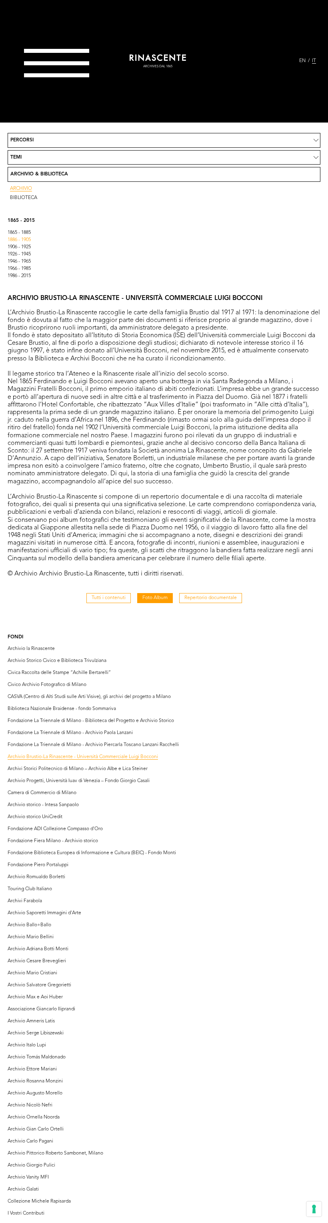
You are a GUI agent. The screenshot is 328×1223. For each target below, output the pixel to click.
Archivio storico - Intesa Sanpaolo (43, 805)
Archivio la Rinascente (31, 648)
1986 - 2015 (19, 276)
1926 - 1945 (19, 254)
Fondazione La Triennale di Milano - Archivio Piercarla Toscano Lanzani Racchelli (93, 744)
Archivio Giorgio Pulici (31, 1165)
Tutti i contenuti (109, 597)
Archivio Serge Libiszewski (36, 1033)
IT (314, 60)
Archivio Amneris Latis (31, 1021)
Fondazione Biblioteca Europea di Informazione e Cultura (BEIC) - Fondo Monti (92, 853)
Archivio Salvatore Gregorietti (39, 985)
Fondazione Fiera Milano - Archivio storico (53, 841)
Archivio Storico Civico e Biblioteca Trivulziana (57, 660)
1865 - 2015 (21, 220)
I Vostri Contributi (26, 1213)
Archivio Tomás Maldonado (37, 1057)
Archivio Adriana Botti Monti (38, 949)
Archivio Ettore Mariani (32, 1069)
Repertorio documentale (210, 597)
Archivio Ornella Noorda (34, 1117)
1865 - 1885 (19, 232)
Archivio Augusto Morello (35, 1093)
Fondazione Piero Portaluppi (38, 865)
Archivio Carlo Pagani (30, 1141)
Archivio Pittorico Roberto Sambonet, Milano (55, 1153)
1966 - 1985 (19, 268)
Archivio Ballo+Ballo (29, 925)
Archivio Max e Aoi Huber (35, 997)
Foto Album (155, 597)
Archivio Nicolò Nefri (30, 1105)
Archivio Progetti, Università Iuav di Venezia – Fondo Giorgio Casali (79, 780)
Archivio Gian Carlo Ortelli (36, 1129)
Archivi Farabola (25, 901)
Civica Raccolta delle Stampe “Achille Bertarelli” (59, 672)
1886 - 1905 (19, 239)
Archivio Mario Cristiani (32, 973)
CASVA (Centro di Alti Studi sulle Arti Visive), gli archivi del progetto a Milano (89, 696)
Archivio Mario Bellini (31, 937)
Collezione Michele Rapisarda (39, 1201)
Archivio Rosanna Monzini (35, 1081)
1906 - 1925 (19, 247)
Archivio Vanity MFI (28, 1177)
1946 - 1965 (19, 261)
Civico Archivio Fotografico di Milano (47, 684)
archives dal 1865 (157, 66)
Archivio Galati (23, 1189)
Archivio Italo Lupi (27, 1045)
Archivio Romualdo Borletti (36, 877)
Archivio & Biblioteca (39, 174)
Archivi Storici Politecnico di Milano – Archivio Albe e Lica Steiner (78, 768)
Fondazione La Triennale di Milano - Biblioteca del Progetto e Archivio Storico (91, 720)
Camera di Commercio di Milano (42, 793)
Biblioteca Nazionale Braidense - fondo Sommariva (62, 708)
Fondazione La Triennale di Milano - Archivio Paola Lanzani (70, 732)
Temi (16, 157)
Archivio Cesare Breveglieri (37, 961)
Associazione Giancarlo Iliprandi (41, 1009)
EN (302, 60)
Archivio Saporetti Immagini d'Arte (44, 913)
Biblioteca (23, 197)
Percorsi (22, 140)
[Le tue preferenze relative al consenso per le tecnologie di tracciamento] (314, 1209)
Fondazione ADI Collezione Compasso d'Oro (55, 829)
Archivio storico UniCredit (35, 817)
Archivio (21, 188)
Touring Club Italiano (30, 889)
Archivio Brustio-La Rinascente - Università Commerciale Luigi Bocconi (83, 756)
